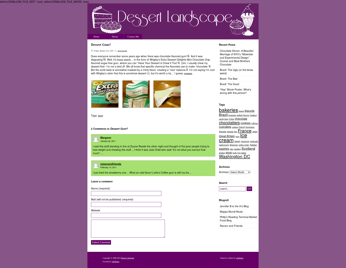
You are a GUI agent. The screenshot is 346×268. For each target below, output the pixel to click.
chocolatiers (229, 122)
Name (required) (100, 188)
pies (231, 149)
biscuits (249, 111)
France (245, 130)
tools (235, 152)
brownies (232, 115)
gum (100, 115)
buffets (240, 115)
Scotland (248, 148)
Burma (246, 115)
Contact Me (133, 36)
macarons (245, 141)
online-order (244, 145)
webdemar (239, 258)
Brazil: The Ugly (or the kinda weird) (236, 71)
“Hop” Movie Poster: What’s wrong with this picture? (235, 91)
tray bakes (241, 152)
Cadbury (253, 115)
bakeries (228, 109)
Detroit (242, 127)
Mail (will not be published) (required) (112, 199)
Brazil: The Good (229, 84)
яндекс (188, 73)
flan (235, 131)
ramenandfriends (110, 164)
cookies (245, 123)
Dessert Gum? (101, 44)
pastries (224, 149)
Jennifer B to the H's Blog (234, 206)
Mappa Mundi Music (231, 211)
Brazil (223, 114)
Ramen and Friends (231, 226)
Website (95, 210)
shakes (222, 152)
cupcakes (225, 127)
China (231, 119)
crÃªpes (254, 123)
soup (229, 152)
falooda (230, 131)
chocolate (241, 119)
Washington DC (234, 156)
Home (96, 36)
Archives (224, 172)
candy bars (223, 119)
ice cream (233, 137)
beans (241, 111)
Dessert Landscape (173, 21)
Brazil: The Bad (228, 78)
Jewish (237, 141)
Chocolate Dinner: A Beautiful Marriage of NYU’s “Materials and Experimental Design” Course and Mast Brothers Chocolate (236, 57)
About (115, 36)
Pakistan (253, 145)
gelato (255, 131)
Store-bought (122, 51)
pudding (237, 149)
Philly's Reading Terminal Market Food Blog (238, 218)
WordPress (115, 262)
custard (235, 127)
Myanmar (234, 145)
